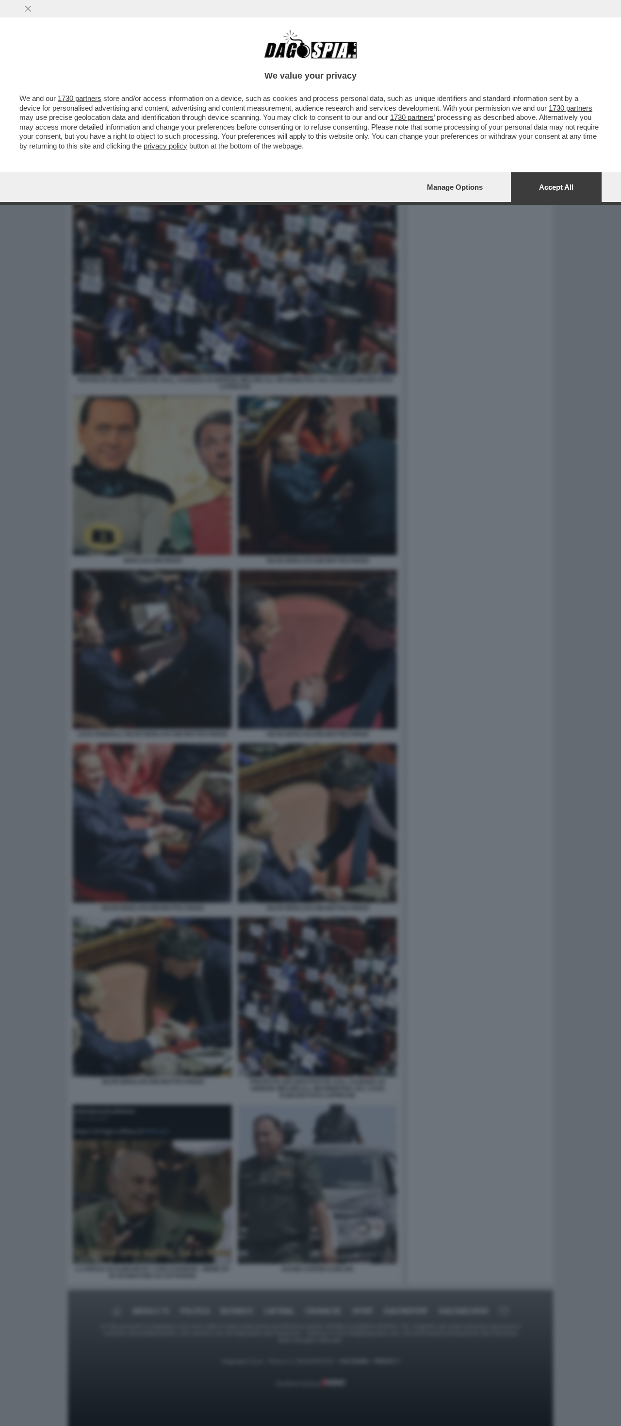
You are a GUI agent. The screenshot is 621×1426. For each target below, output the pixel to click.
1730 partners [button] (79, 98)
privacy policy (165, 146)
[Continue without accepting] (28, 8)
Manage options (455, 187)
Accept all (556, 187)
